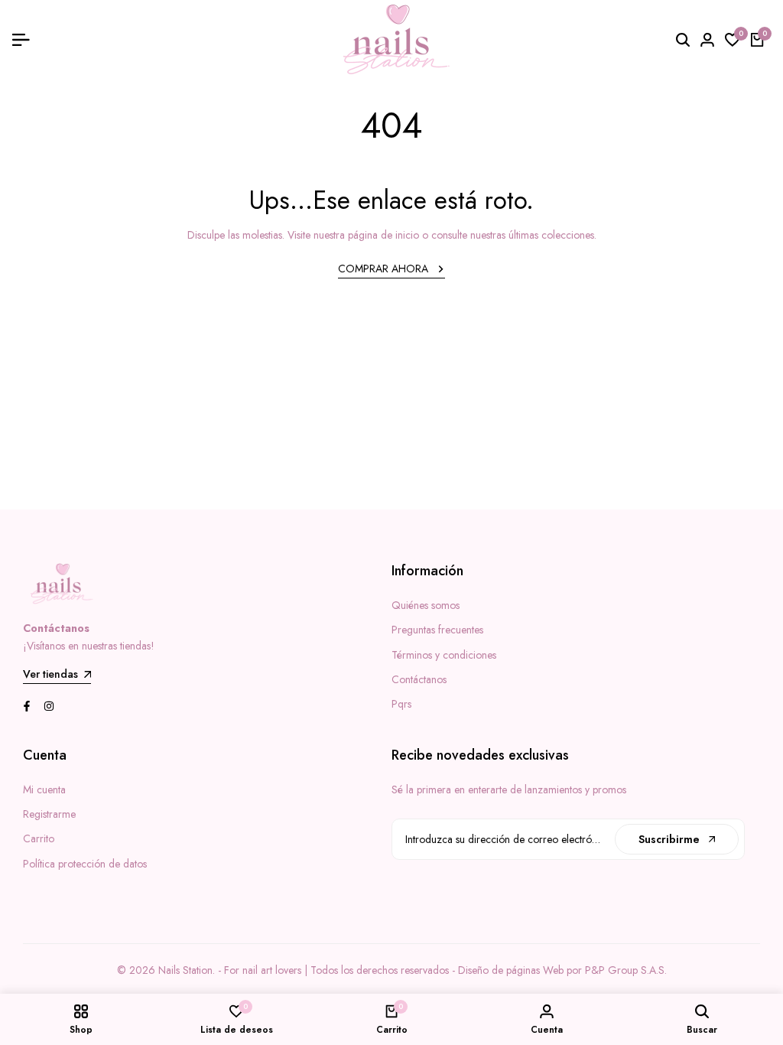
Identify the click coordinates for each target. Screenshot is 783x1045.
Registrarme (49, 814)
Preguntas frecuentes (437, 629)
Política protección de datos (85, 863)
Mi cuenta (44, 789)
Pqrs (401, 703)
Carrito (38, 838)
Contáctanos (419, 679)
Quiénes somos (426, 605)
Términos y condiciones (444, 654)
